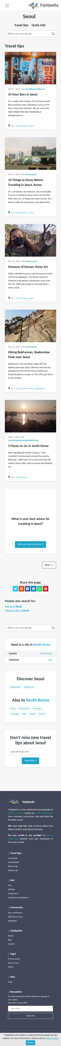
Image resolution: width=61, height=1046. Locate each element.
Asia (12, 126)
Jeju (24, 714)
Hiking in (13, 606)
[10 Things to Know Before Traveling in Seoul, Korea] (30, 153)
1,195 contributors (44, 813)
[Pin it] (45, 588)
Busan (13, 709)
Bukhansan (40, 389)
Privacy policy (14, 959)
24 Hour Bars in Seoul (22, 94)
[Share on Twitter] (15, 588)
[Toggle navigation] (7, 5)
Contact (11, 944)
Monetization (13, 862)
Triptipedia (48, 5)
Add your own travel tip (29, 544)
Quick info (39, 25)
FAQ (10, 885)
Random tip (13, 870)
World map (13, 866)
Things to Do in (17, 610)
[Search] (53, 33)
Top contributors (15, 913)
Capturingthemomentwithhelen (23, 440)
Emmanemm (31, 261)
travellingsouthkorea (35, 89)
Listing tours (13, 893)
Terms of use (13, 963)
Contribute (12, 858)
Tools (10, 982)
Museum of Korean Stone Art (28, 267)
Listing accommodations (18, 898)
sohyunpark (30, 175)
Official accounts (15, 917)
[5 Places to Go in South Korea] (30, 416)
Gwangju (37, 709)
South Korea (21, 126)
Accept (30, 1043)
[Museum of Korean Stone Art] (30, 240)
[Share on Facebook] (27, 588)
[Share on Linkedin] (33, 588)
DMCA (11, 967)
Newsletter (12, 921)
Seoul (31, 126)
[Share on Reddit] (21, 588)
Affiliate (11, 889)
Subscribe (29, 760)
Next (48, 565)
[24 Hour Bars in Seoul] (30, 68)
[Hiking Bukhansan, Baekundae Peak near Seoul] (30, 326)
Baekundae (15, 687)
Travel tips (21, 25)
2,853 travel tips (16, 813)
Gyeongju (14, 714)
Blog (10, 940)
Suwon (42, 714)
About (10, 936)
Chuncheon (24, 709)
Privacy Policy (52, 1038)
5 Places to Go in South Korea (28, 446)
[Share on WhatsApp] (39, 588)
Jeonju (32, 714)
